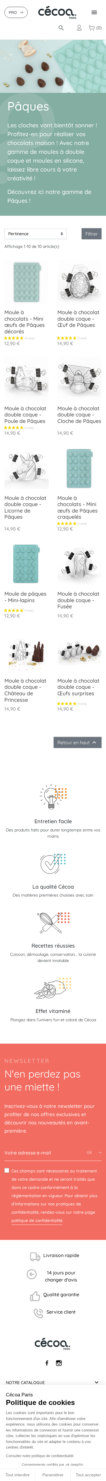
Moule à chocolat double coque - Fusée (78, 600)
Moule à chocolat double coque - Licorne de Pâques (25, 507)
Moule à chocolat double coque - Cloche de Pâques (79, 414)
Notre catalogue (25, 1382)
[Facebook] (47, 1363)
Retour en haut (77, 742)
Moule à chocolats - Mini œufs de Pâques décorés (24, 322)
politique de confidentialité (36, 1220)
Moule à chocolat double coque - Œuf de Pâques (78, 318)
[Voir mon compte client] (79, 28)
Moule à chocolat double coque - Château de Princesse (25, 690)
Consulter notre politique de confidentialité (40, 1456)
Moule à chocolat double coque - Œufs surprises (78, 687)
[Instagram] (59, 1363)
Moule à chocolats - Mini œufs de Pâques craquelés (77, 507)
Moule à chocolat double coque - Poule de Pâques (25, 414)
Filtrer (91, 234)
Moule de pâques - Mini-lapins (25, 597)
